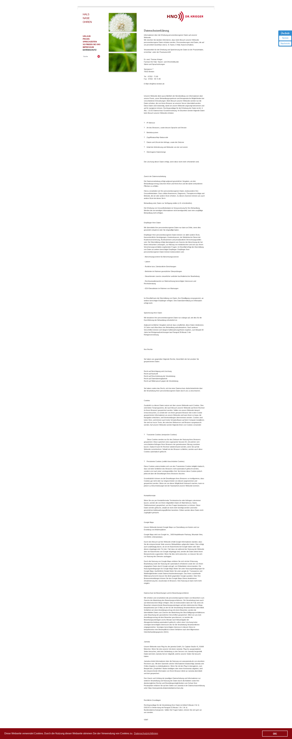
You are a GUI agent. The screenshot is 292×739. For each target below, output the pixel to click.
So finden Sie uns (91, 44)
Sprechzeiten (90, 42)
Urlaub (87, 36)
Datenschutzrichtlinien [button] (146, 733)
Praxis (86, 39)
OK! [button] (275, 733)
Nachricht (285, 43)
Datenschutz (89, 50)
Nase (86, 18)
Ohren (87, 22)
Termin (285, 38)
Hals (86, 14)
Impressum (88, 47)
